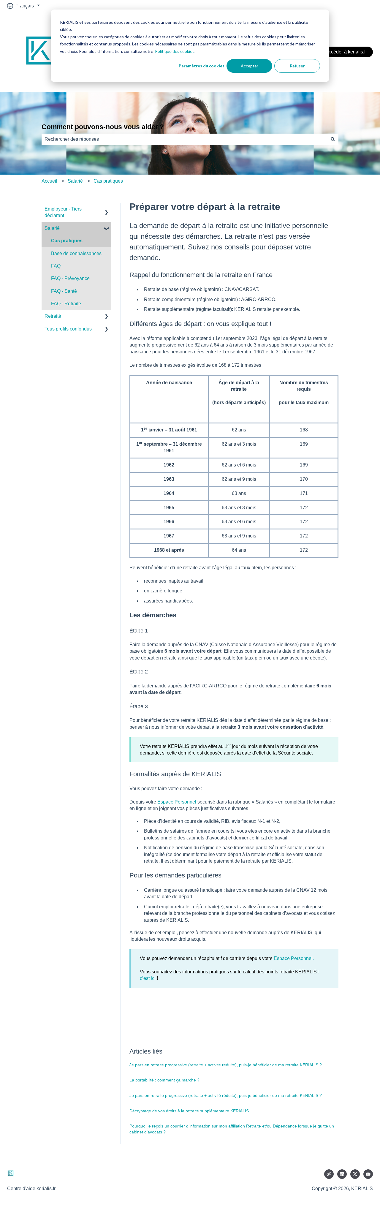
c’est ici (148, 978)
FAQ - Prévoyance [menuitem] (70, 278)
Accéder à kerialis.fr (346, 51)
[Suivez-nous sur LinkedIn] (342, 1174)
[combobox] (184, 139)
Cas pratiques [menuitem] (67, 240)
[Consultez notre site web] (329, 1174)
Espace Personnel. (294, 958)
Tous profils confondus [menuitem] (68, 328)
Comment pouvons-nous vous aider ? (103, 127)
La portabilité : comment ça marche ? (164, 1080)
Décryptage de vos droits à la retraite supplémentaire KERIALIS (189, 1110)
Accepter (249, 65)
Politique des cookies (174, 51)
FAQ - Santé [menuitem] (64, 291)
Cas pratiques (108, 181)
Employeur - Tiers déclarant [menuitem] (63, 212)
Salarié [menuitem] (52, 228)
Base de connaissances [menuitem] (76, 253)
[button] (106, 209)
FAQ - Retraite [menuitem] (66, 303)
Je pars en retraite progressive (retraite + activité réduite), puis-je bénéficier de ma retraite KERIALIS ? (225, 1064)
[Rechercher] (332, 139)
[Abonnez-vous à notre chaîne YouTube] (368, 1174)
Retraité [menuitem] (53, 316)
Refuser (297, 65)
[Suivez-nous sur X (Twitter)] (355, 1174)
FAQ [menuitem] (56, 265)
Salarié (75, 181)
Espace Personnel (176, 801)
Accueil (49, 181)
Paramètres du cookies (201, 65)
